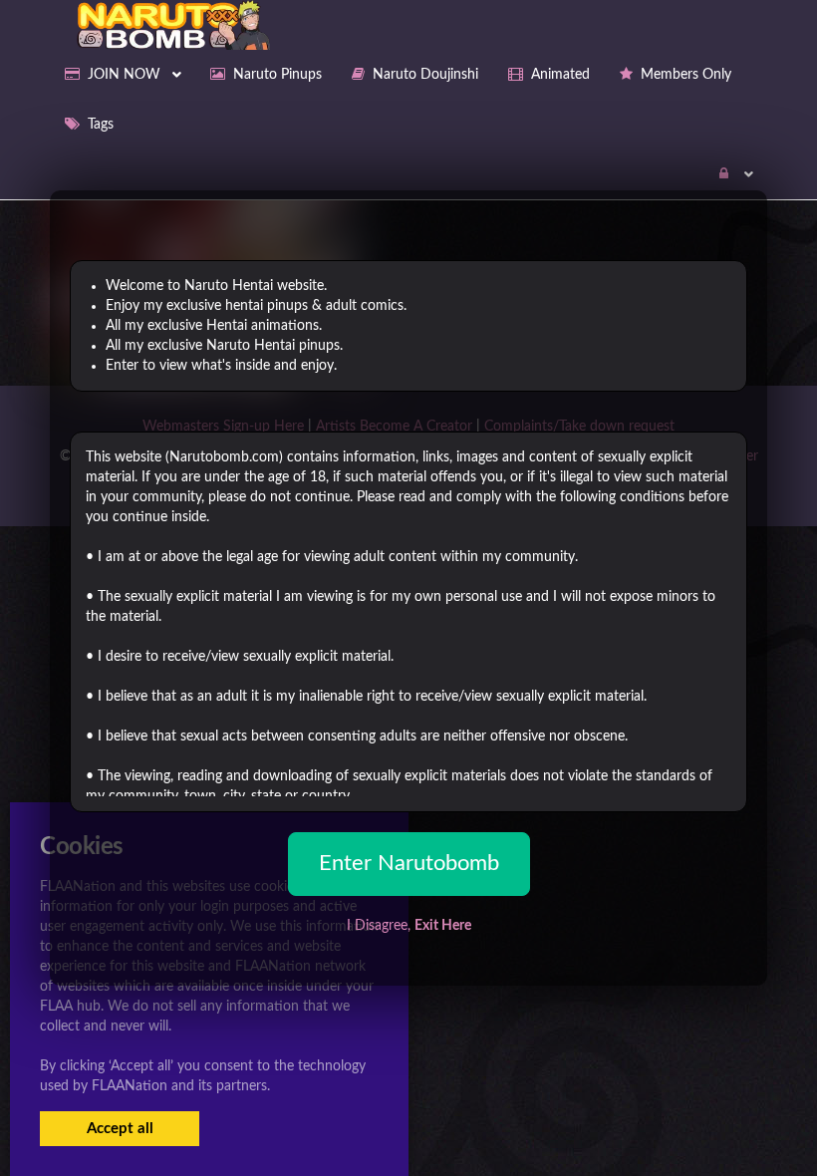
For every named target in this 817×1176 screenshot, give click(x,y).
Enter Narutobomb (409, 863)
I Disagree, (409, 926)
